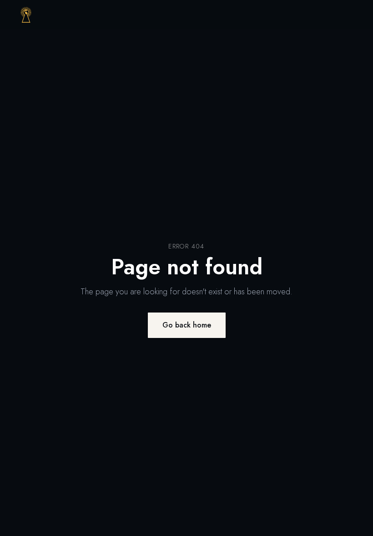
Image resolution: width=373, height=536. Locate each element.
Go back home (186, 325)
